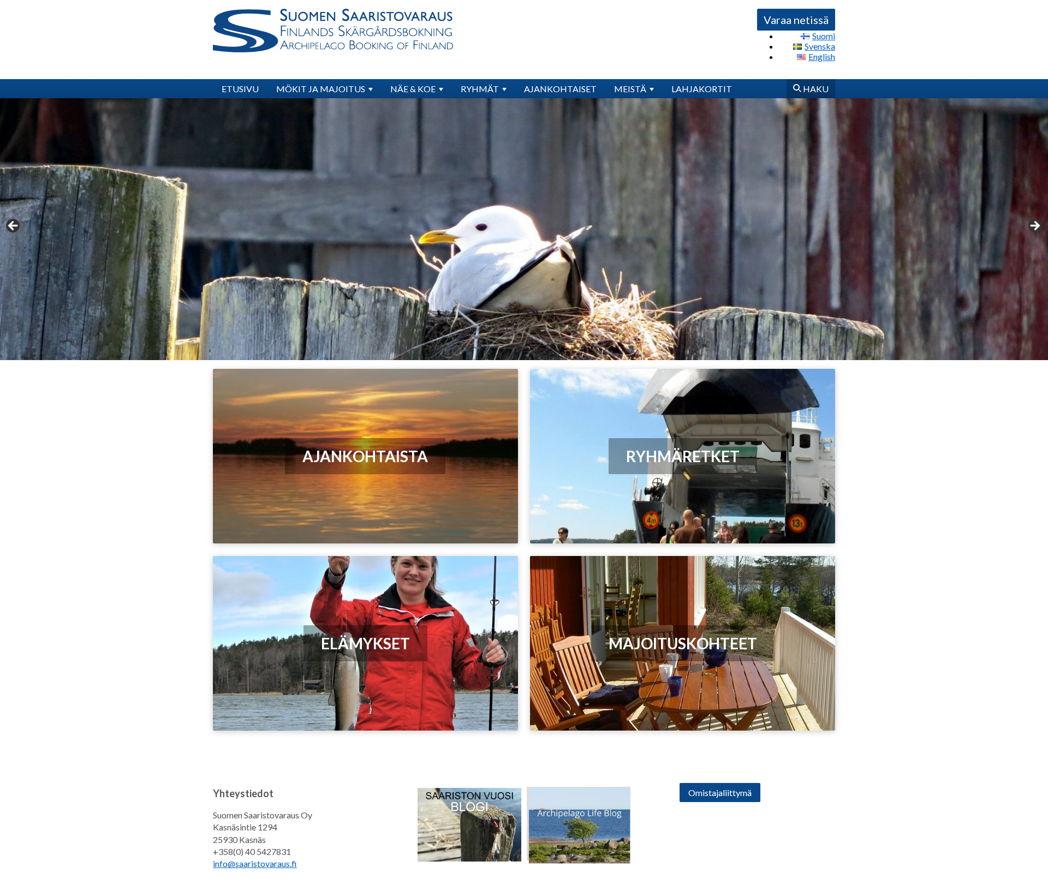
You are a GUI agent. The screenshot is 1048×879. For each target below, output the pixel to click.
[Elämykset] (365, 643)
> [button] (1034, 226)
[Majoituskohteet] (682, 643)
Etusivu (240, 88)
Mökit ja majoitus (320, 88)
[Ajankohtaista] (365, 456)
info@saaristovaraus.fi (255, 863)
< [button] (13, 226)
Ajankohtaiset (560, 88)
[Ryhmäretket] (682, 456)
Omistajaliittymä (720, 792)
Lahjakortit (701, 88)
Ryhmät (480, 88)
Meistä (630, 88)
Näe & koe (413, 88)
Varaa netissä (796, 19)
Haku (815, 88)
